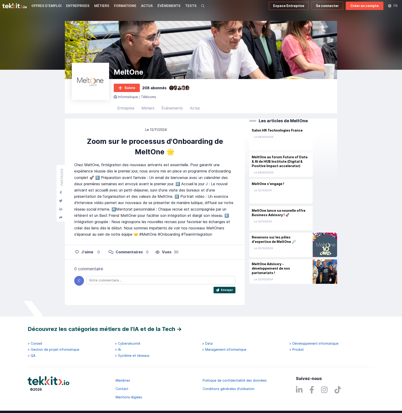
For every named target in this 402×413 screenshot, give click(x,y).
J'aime (87, 252)
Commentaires (129, 252)
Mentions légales (129, 397)
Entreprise (125, 108)
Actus (195, 108)
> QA (31, 355)
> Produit (296, 349)
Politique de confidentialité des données (235, 380)
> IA (118, 349)
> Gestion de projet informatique (53, 349)
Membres (123, 380)
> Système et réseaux (132, 355)
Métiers (147, 108)
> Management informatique (224, 349)
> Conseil (35, 343)
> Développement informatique (313, 343)
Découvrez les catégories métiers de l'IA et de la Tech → (105, 329)
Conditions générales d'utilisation (229, 389)
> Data (207, 343)
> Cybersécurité (127, 343)
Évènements (172, 108)
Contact (122, 389)
